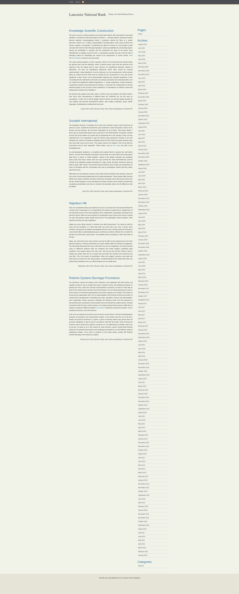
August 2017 (142, 303)
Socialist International (83, 120)
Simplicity (137, 578)
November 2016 (143, 334)
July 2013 (141, 458)
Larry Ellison (100, 308)
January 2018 (143, 285)
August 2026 (142, 44)
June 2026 (141, 52)
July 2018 (141, 262)
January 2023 (143, 108)
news (106, 109)
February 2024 (143, 93)
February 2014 (143, 435)
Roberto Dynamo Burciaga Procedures (94, 278)
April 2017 (141, 319)
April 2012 (141, 503)
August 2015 (142, 379)
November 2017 (143, 292)
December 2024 (143, 74)
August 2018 (142, 258)
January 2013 (143, 480)
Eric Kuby (116, 145)
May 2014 (141, 424)
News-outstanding (115, 109)
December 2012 (143, 484)
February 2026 (143, 67)
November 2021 (143, 116)
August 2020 (142, 168)
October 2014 (142, 405)
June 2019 (141, 221)
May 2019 (141, 225)
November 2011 (143, 518)
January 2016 (143, 360)
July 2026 (141, 48)
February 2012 (143, 506)
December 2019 (143, 198)
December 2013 (143, 443)
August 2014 (142, 412)
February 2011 (143, 551)
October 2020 (142, 161)
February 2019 (143, 236)
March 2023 (142, 101)
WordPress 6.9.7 (117, 578)
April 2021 (141, 142)
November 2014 (143, 401)
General (97, 109)
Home (71, 2)
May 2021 (141, 138)
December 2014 (143, 397)
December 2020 (143, 153)
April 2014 (141, 427)
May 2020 (141, 180)
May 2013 (141, 465)
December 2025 (143, 71)
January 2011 (142, 555)
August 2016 (142, 341)
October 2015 (142, 371)
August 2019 (142, 213)
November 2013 (143, 446)
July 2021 (141, 131)
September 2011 (143, 525)
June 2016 (141, 349)
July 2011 (141, 533)
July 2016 (141, 345)
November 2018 (143, 247)
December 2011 (143, 514)
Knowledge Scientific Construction (91, 30)
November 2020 (143, 157)
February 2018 (143, 281)
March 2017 (142, 322)
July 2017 (141, 307)
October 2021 (142, 119)
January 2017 (143, 330)
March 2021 (142, 146)
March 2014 (142, 431)
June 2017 (141, 311)
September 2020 (143, 165)
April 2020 (141, 183)
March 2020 (142, 187)
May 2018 (141, 270)
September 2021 (143, 123)
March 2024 (142, 89)
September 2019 (143, 210)
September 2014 (143, 409)
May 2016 (141, 352)
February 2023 (143, 104)
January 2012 (143, 510)
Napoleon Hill (77, 203)
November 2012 (143, 488)
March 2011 (142, 548)
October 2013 (142, 450)
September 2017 (143, 300)
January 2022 (143, 112)
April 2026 (141, 59)
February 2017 (143, 326)
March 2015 (142, 386)
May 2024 (141, 82)
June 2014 (141, 420)
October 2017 (142, 296)
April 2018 (141, 273)
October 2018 (142, 251)
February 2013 (143, 476)
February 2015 (143, 390)
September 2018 (143, 255)
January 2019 (143, 240)
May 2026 (141, 56)
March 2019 (142, 232)
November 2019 (143, 202)
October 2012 (142, 491)
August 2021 (142, 127)
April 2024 (141, 86)
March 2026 (142, 63)
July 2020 (141, 172)
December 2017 (143, 288)
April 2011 (141, 544)
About (78, 2)
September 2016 (143, 337)
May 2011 (141, 540)
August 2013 (142, 454)
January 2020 (143, 195)
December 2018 (143, 243)
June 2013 (141, 461)
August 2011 (142, 529)
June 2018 (141, 266)
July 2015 (141, 382)
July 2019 (141, 217)
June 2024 (141, 78)
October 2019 (142, 206)
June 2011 (141, 536)
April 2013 (141, 469)
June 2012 (141, 499)
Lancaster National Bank (87, 14)
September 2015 (143, 375)
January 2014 (143, 439)
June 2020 (141, 176)
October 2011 (142, 521)
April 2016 (141, 356)
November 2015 (143, 367)
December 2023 (143, 97)
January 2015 (143, 394)
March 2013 (142, 472)
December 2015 (143, 364)
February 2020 (143, 191)
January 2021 (143, 149)
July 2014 (141, 416)
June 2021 (141, 134)
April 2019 (141, 228)
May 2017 (141, 315)
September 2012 (143, 495)
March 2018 (142, 277)
